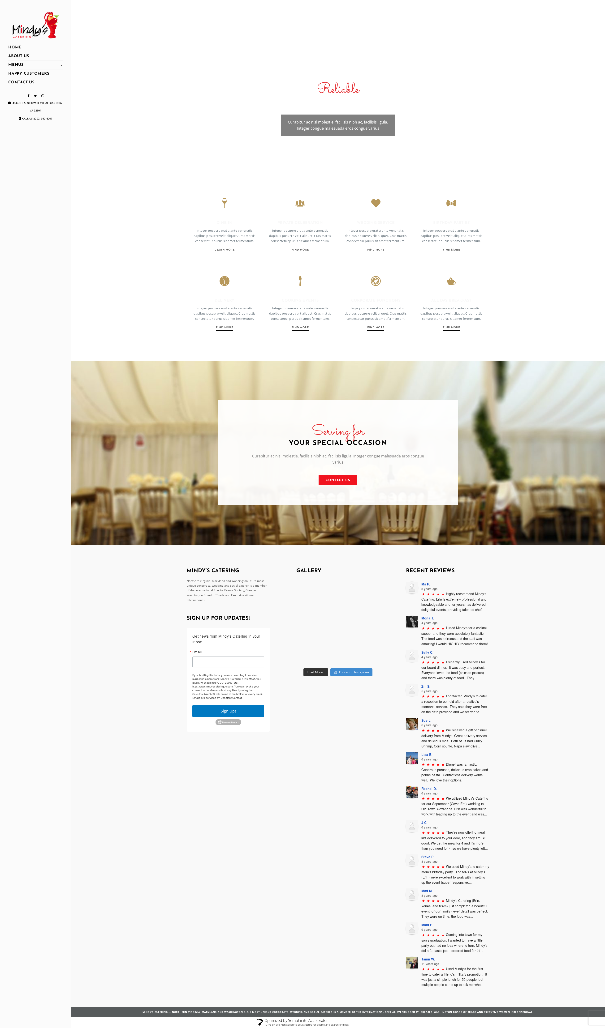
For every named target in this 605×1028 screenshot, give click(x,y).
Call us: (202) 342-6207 (37, 118)
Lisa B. (426, 754)
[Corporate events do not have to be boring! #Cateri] (366, 594)
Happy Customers (28, 74)
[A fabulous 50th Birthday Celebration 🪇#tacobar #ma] (338, 594)
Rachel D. (429, 788)
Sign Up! (228, 711)
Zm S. (425, 686)
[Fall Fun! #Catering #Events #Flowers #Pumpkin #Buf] (366, 651)
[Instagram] (42, 95)
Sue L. (426, 720)
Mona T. (427, 618)
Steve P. (427, 856)
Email (197, 652)
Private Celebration (300, 223)
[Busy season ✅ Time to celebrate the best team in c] (338, 623)
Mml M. (427, 890)
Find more (300, 250)
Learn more (225, 250)
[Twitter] (35, 95)
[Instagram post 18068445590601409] (366, 623)
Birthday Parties (451, 223)
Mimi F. (427, 924)
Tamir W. (428, 959)
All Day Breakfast (451, 301)
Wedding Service (376, 223)
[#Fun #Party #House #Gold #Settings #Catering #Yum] (309, 651)
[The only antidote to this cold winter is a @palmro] (309, 623)
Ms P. (425, 584)
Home (15, 47)
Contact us (21, 82)
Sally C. (427, 652)
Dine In (224, 223)
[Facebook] (28, 95)
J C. (424, 822)
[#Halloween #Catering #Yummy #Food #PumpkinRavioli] (338, 651)
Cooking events (300, 301)
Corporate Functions (376, 301)
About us (18, 56)
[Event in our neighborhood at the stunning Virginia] (309, 594)
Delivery (225, 301)
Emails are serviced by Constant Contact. (217, 698)
